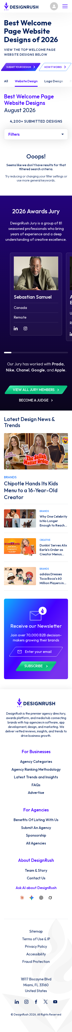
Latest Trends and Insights (36, 777)
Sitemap (36, 931)
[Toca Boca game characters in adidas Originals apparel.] (20, 576)
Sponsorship (36, 835)
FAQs (36, 785)
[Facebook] (36, 1002)
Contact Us (36, 878)
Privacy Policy (36, 946)
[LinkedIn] (17, 1002)
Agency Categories (36, 761)
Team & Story (36, 870)
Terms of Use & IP (36, 939)
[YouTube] (55, 1002)
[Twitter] (46, 1002)
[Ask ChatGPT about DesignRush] (41, 898)
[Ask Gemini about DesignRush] (31, 897)
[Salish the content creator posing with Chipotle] (36, 451)
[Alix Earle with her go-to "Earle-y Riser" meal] (20, 547)
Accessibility (36, 954)
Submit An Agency (36, 828)
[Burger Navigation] (65, 6)
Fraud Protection (36, 961)
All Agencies (36, 843)
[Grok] (50, 898)
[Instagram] (26, 1002)
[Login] (54, 6)
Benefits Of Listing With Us (36, 820)
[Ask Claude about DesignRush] (22, 898)
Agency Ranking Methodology (36, 769)
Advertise (36, 792)
